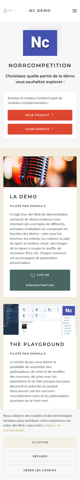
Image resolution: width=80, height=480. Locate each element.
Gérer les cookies (40, 470)
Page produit (37, 115)
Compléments (37, 129)
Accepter (40, 442)
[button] (9, 11)
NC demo (40, 11)
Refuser (40, 456)
